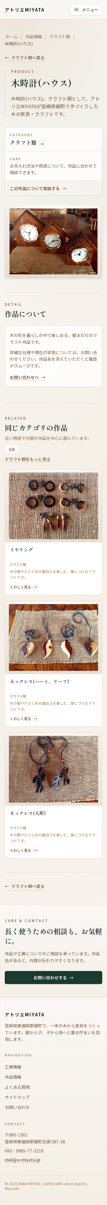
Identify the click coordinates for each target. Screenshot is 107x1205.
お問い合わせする (53, 977)
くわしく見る (23, 586)
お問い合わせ (17, 1107)
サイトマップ (17, 1097)
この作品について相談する (38, 188)
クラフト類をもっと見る (28, 459)
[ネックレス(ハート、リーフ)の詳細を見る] (53, 637)
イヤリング (21, 549)
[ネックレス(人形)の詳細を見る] (53, 769)
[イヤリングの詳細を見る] (53, 505)
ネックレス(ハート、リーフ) (39, 681)
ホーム (11, 36)
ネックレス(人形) (27, 813)
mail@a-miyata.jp (22, 1160)
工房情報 (13, 1067)
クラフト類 (59, 36)
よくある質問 (17, 1087)
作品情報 (33, 36)
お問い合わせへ (27, 377)
